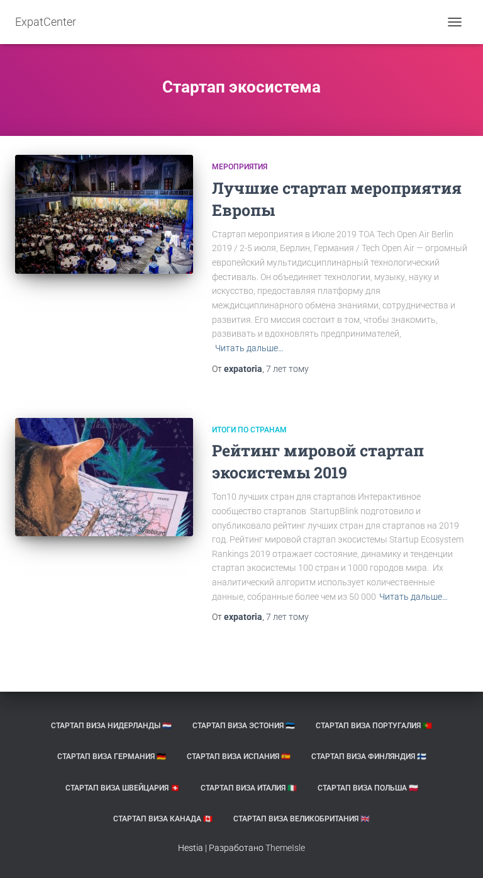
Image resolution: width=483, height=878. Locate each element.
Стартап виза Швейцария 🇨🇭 (122, 788)
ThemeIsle (285, 848)
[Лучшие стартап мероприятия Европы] (104, 214)
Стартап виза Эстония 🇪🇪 (243, 725)
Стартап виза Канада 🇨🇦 (163, 818)
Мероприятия (239, 166)
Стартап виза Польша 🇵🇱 (368, 788)
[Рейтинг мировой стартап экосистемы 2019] (104, 477)
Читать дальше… (249, 348)
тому (287, 369)
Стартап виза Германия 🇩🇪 (111, 756)
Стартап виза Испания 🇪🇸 (239, 756)
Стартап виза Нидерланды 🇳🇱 (111, 725)
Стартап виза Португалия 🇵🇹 (374, 725)
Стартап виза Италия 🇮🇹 (249, 788)
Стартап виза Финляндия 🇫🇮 (368, 756)
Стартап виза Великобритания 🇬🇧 (301, 818)
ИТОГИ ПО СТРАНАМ (249, 429)
